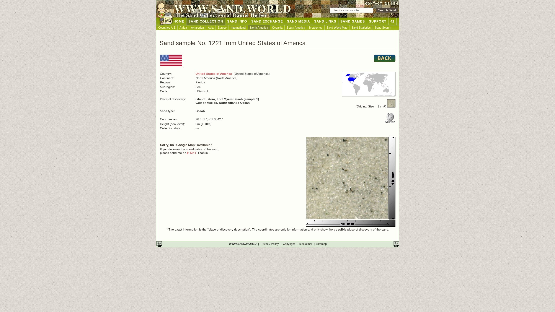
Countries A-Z (166, 27)
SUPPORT (377, 21)
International (238, 27)
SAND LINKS (325, 21)
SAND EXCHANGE (267, 21)
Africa (183, 27)
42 (392, 21)
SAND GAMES (352, 21)
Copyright (289, 243)
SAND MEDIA (298, 21)
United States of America (214, 73)
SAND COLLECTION (205, 21)
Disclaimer (305, 243)
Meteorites (315, 27)
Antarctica (197, 27)
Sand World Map (336, 27)
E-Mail (191, 152)
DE (387, 3)
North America (259, 27)
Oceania (277, 27)
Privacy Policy (270, 243)
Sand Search (383, 27)
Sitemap (321, 243)
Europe (222, 27)
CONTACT (373, 3)
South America (296, 27)
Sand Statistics (361, 27)
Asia (211, 27)
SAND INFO (237, 21)
